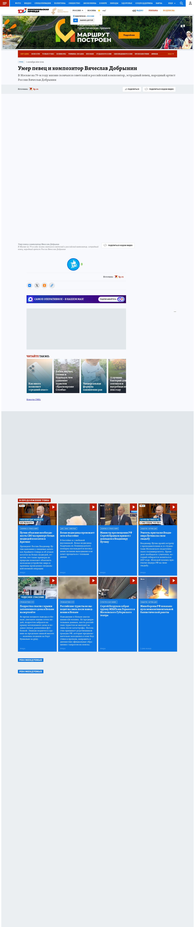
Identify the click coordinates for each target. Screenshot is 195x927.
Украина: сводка (76, 54)
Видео (27, 3)
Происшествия (142, 54)
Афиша (154, 54)
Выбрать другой (86, 20)
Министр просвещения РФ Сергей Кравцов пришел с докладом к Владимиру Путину (116, 537)
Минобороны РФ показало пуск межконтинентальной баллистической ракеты (156, 609)
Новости (35, 54)
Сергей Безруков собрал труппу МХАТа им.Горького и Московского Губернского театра (117, 611)
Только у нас (48, 54)
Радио (139, 10)
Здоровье (127, 3)
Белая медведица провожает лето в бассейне (77, 534)
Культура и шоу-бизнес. (109, 602)
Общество (74, 3)
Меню (4, 3)
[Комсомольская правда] (33, 10)
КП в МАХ (90, 54)
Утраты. (21, 62)
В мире (103, 3)
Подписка (168, 10)
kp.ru (35, 89)
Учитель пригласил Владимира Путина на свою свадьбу (156, 535)
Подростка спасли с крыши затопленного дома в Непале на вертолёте (37, 609)
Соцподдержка (144, 3)
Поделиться (133, 89)
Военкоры (61, 54)
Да (76, 20)
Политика (59, 3)
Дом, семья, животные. (68, 528)
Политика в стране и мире (29, 528)
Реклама (153, 10)
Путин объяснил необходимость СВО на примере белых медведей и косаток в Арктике (37, 537)
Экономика (89, 3)
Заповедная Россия (123, 54)
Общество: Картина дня (149, 528)
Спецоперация (42, 3)
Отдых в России (103, 54)
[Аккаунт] (190, 3)
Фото (18, 3)
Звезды (114, 3)
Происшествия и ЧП (27, 602)
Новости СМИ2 (34, 399)
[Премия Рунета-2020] (58, 10)
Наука (159, 3)
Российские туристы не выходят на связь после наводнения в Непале (76, 609)
